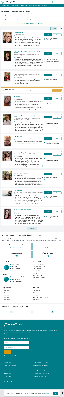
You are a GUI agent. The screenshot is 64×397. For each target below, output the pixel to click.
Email (48, 34)
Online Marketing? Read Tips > (41, 368)
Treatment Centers (42, 5)
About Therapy (15, 5)
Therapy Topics (24, 5)
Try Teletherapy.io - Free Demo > (41, 373)
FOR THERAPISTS (57, 2)
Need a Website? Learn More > (41, 371)
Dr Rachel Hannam (18, 32)
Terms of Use (7, 373)
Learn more (46, 393)
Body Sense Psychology (20, 152)
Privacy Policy (7, 376)
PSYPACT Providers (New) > (40, 376)
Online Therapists (33, 5)
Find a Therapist (5, 5)
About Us (6, 368)
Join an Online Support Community (52, 315)
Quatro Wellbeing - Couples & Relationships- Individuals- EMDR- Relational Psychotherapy (27, 52)
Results (54, 28)
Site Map (6, 379)
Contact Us (6, 371)
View (57, 34)
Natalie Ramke (17, 172)
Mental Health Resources (10, 365)
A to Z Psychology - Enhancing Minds (23, 209)
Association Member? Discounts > (41, 365)
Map (61, 28)
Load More (32, 228)
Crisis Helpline (7, 362)
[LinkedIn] (62, 393)
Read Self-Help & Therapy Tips (32, 315)
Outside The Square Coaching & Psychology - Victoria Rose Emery (28, 115)
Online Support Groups (9, 382)
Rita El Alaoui (17, 96)
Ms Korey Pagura (18, 73)
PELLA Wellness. (18, 190)
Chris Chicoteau (18, 136)
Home (2, 9)
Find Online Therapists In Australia (11, 315)
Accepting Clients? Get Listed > (41, 362)
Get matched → (56, 90)
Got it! (55, 393)
